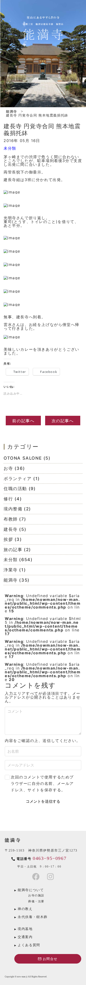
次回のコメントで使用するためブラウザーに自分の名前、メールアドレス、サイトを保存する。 (42, 783)
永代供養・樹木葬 (33, 917)
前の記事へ (23, 420)
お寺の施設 (36, 895)
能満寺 (11, 111)
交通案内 (25, 937)
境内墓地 (25, 929)
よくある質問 (29, 945)
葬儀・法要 (36, 901)
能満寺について (31, 890)
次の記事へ (63, 420)
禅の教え (25, 909)
